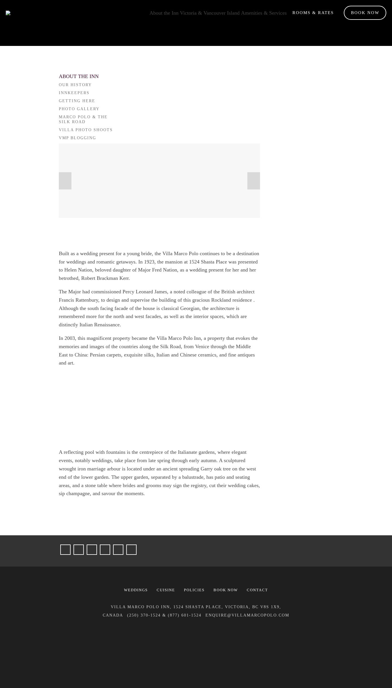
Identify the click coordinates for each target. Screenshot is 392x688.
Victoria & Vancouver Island (210, 13)
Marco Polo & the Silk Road (83, 119)
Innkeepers (74, 93)
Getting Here (77, 101)
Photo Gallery (79, 109)
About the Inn (164, 13)
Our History (75, 85)
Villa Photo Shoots (86, 130)
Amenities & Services (264, 13)
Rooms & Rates (313, 12)
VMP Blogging (77, 138)
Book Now (365, 12)
